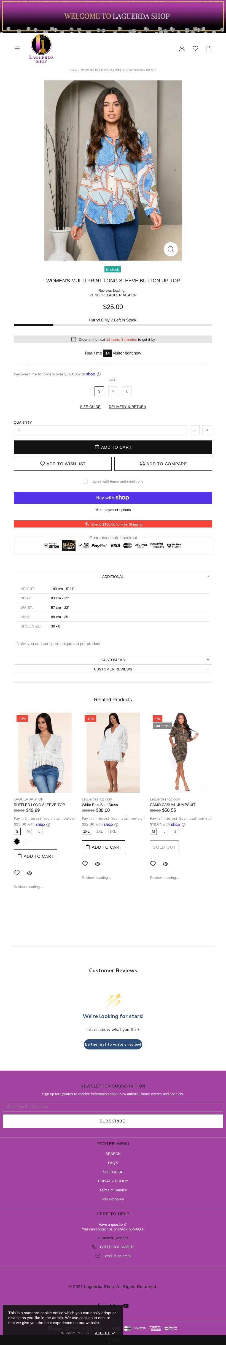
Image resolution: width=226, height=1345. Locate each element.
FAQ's (138, 1229)
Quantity (23, 422)
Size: (113, 380)
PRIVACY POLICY (113, 1181)
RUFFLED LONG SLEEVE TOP (39, 805)
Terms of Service (113, 1190)
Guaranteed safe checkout (113, 537)
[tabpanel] (45, 805)
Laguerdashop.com (41, 48)
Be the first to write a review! (113, 1044)
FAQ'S (113, 1163)
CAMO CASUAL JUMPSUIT (172, 805)
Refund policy (113, 1199)
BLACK (16, 841)
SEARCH (113, 1154)
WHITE (25, 841)
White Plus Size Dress (100, 805)
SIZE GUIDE (113, 1172)
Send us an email (117, 1256)
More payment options (113, 510)
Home (73, 70)
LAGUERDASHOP (29, 799)
